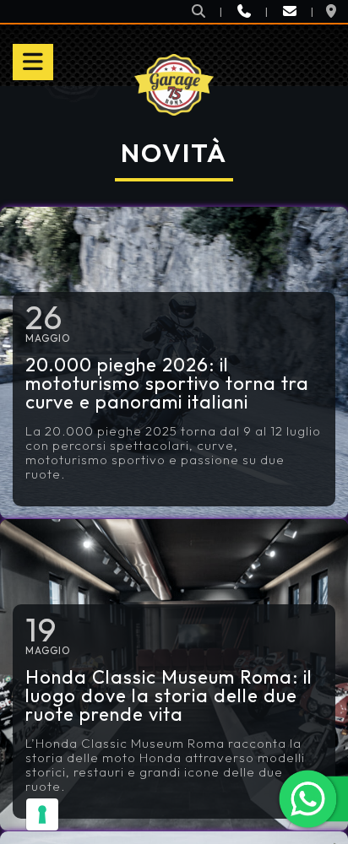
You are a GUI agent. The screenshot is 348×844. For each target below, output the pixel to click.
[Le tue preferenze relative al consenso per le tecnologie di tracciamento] (42, 814)
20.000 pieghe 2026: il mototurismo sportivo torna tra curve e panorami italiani (167, 383)
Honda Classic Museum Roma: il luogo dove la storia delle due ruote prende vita (169, 695)
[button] (198, 11)
